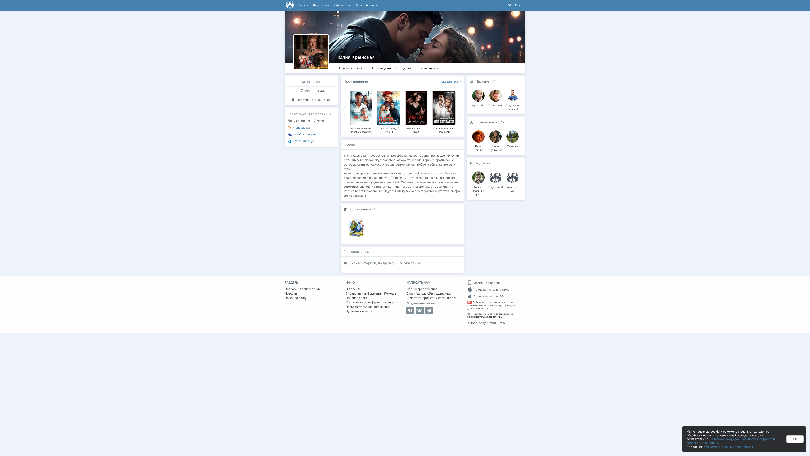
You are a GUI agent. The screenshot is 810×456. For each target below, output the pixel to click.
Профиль (345, 68)
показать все (449, 81)
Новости (291, 293)
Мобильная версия (486, 283)
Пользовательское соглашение (368, 306)
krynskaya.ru (302, 127)
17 (493, 81)
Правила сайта (356, 298)
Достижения (360, 209)
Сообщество (341, 5)
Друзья (483, 81)
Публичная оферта (359, 311)
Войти (519, 5)
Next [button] (460, 111)
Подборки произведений (302, 289)
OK (795, 439)
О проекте (353, 289)
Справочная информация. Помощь (371, 293)
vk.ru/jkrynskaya (304, 134)
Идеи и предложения (421, 289)
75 (502, 122)
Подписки (483, 163)
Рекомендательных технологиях (729, 446)
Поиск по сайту (296, 298)
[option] (361, 111)
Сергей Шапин (446, 298)
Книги (302, 5)
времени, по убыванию (402, 263)
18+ (470, 302)
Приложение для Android (490, 289)
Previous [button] (344, 111)
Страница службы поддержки (428, 293)
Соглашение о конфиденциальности (371, 302)
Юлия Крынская (356, 57)
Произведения (356, 81)
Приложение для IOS (488, 296)
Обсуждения (320, 5)
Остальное (428, 68)
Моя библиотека (367, 5)
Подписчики (486, 122)
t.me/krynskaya (303, 141)
